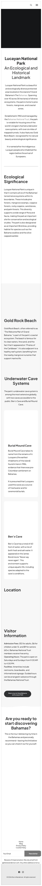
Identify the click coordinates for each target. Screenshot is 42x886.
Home (21, 842)
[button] (37, 5)
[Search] (30, 5)
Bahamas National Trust (18, 119)
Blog (21, 844)
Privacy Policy (21, 846)
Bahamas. (23, 95)
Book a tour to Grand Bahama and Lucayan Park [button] (17, 694)
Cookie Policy (21, 848)
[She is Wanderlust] (16, 5)
